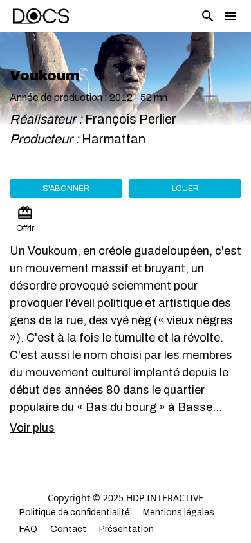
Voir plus (32, 427)
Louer (185, 188)
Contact (68, 529)
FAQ (28, 529)
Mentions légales (178, 512)
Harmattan (115, 139)
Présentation (126, 529)
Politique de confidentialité (74, 512)
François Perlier (130, 119)
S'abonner (65, 188)
